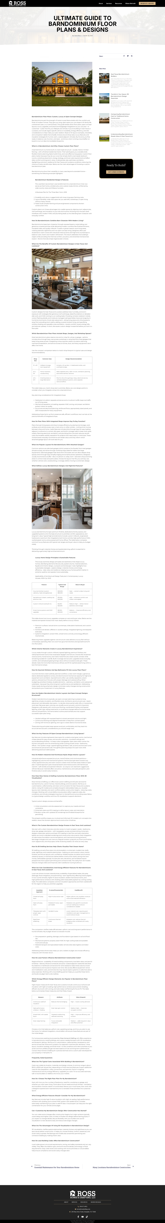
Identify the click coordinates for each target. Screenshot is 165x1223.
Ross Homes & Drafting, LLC (69, 1038)
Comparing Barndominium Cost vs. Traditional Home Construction (120, 116)
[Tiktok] (87, 1217)
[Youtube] (82, 1217)
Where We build (130, 3)
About (101, 3)
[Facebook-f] (78, 1217)
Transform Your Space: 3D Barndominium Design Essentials (120, 96)
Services (109, 3)
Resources (118, 3)
